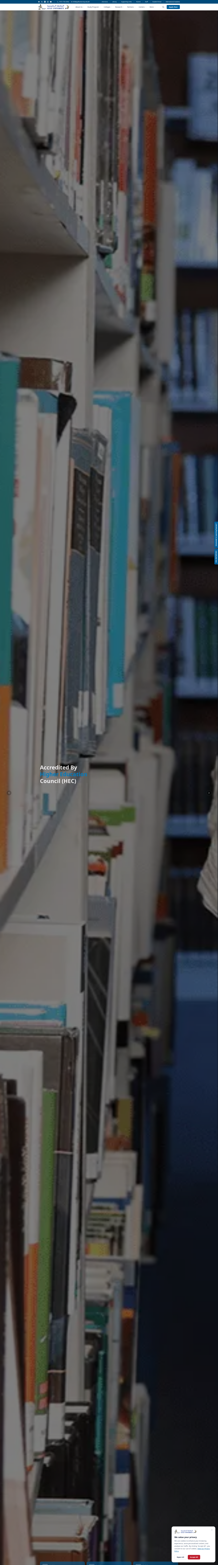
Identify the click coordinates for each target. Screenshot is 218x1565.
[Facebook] (39, 2)
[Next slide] (209, 793)
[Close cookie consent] (211, 1530)
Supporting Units (126, 2)
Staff (146, 2)
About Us (79, 7)
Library (114, 2)
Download (65, 802)
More (152, 7)
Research (118, 7)
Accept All (194, 1557)
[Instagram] (48, 2)
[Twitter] (42, 2)
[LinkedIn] (45, 2)
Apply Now (173, 7)
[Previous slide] (9, 793)
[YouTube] (51, 2)
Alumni (138, 2)
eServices (105, 2)
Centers (142, 7)
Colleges (107, 7)
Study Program (93, 7)
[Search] (163, 7)
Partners (130, 7)
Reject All (180, 1557)
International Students (173, 2)
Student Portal (156, 2)
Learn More (47, 802)
